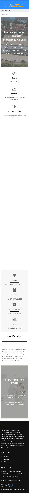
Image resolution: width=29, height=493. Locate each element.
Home (2, 10)
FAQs (4, 461)
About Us (7, 10)
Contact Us (6, 459)
